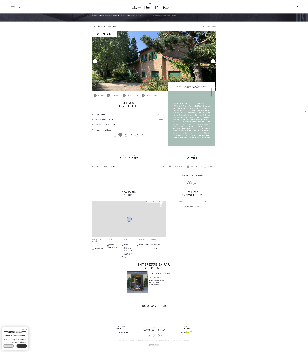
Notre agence (122, 7)
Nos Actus (207, 7)
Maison (123, 16)
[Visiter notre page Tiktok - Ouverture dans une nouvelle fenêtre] (160, 335)
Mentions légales (165, 340)
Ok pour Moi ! (22, 346)
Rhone (107, 16)
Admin (171, 340)
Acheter (86, 7)
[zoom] (154, 91)
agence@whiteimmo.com (157, 280)
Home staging (109, 7)
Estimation (96, 7)
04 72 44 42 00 (155, 277)
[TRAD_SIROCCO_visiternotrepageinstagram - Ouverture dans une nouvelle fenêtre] (154, 313)
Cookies (187, 340)
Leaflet (147, 201)
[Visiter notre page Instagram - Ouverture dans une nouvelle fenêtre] (154, 335)
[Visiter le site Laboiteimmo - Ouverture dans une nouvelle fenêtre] (153, 347)
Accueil (94, 16)
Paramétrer (8, 346)
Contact (305, 113)
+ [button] (161, 203)
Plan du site (157, 340)
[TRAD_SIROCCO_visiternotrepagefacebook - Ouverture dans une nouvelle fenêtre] (148, 313)
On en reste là (21, 329)
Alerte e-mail (218, 7)
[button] (213, 61)
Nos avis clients (194, 7)
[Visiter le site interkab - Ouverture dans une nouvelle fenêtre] (186, 332)
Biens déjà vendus (179, 7)
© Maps (152, 201)
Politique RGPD (181, 340)
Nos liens (175, 340)
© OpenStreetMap (159, 201)
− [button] (161, 206)
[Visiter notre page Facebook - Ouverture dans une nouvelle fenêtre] (149, 335)
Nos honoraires (150, 340)
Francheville (114, 16)
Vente (101, 16)
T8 (128, 16)
